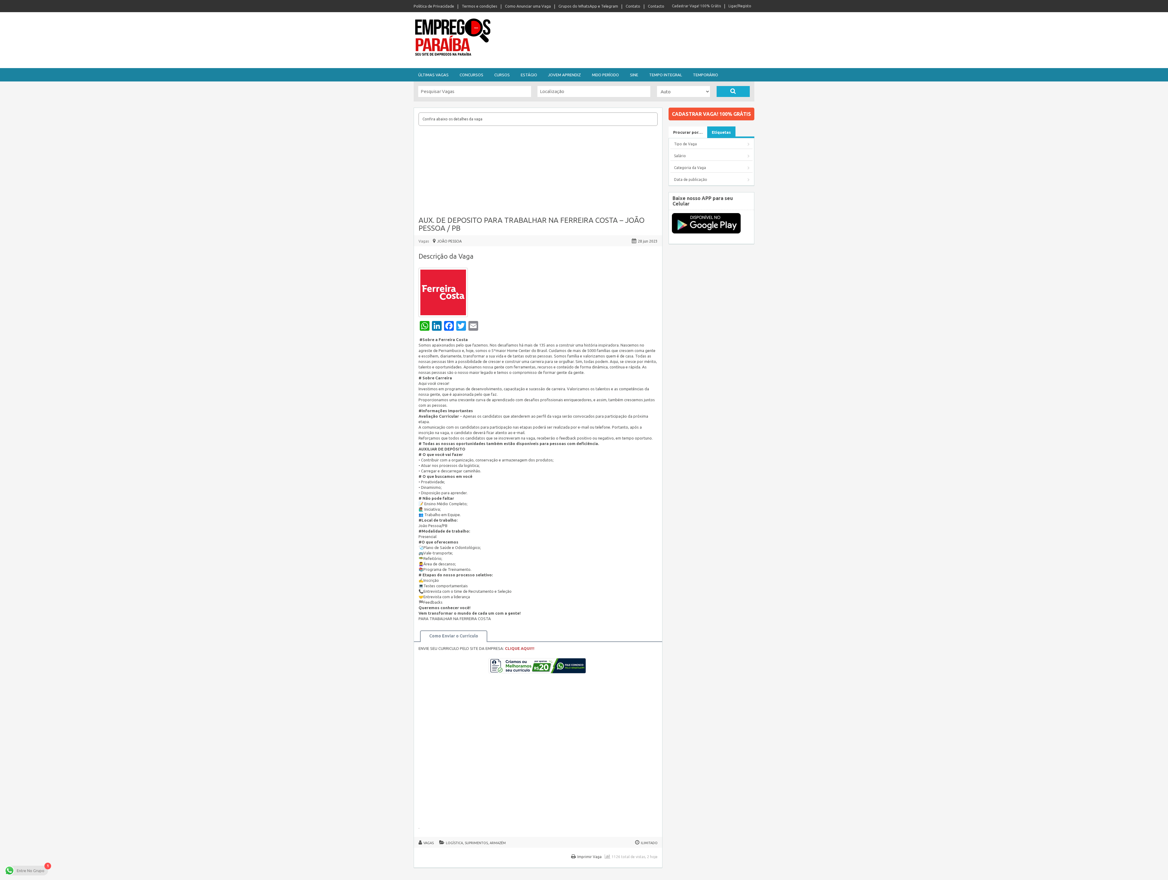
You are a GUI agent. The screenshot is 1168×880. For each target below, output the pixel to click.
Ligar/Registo (739, 6)
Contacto (656, 6)
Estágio (529, 75)
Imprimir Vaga (589, 857)
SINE (634, 75)
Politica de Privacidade (434, 6)
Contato (633, 6)
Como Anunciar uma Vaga (528, 6)
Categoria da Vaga (690, 168)
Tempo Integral (665, 75)
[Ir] (733, 91)
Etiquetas (721, 132)
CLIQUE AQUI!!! (519, 648)
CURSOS (502, 75)
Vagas (424, 241)
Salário (680, 156)
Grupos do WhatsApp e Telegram (588, 6)
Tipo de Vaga (685, 144)
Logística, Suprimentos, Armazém (476, 843)
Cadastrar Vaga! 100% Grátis (696, 6)
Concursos (471, 75)
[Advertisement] (538, 171)
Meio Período (605, 75)
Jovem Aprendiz (564, 75)
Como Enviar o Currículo (453, 635)
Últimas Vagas (433, 75)
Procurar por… (688, 132)
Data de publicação (690, 179)
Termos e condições (479, 6)
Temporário (705, 75)
